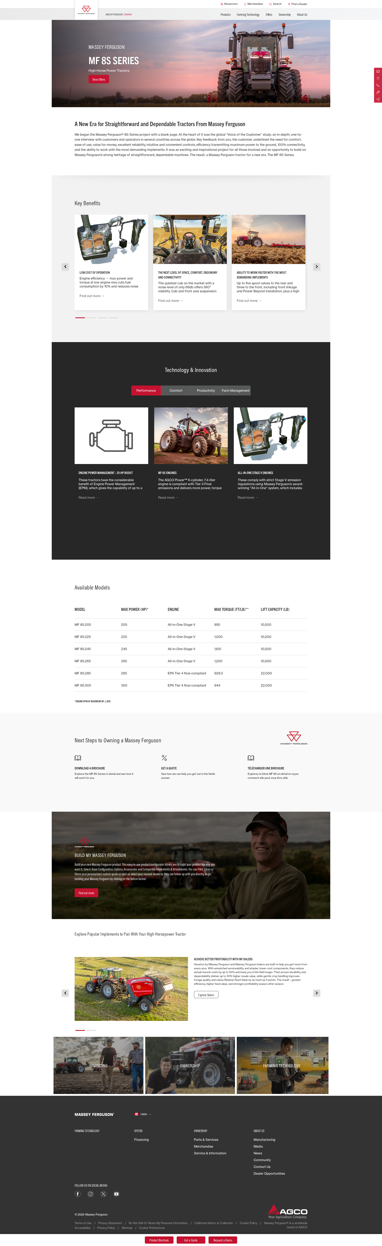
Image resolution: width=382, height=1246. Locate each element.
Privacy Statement (110, 1223)
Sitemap (127, 1227)
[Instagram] (91, 1194)
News (258, 1153)
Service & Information (210, 1153)
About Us (302, 15)
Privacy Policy (106, 1227)
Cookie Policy (248, 1223)
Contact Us (262, 1167)
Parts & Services (206, 1140)
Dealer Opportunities (269, 1173)
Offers (269, 15)
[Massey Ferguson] (86, 10)
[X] (103, 1194)
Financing (141, 1140)
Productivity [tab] (206, 390)
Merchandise (203, 1146)
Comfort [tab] (176, 390)
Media (258, 1146)
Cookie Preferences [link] (152, 1227)
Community (262, 1160)
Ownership (285, 15)
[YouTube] (116, 1194)
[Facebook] (78, 1194)
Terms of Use (83, 1223)
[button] (80, 316)
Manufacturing (264, 1140)
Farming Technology (248, 15)
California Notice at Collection (213, 1223)
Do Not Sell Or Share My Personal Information (158, 1223)
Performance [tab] (146, 390)
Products (226, 15)
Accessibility (83, 1227)
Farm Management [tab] (236, 390)
